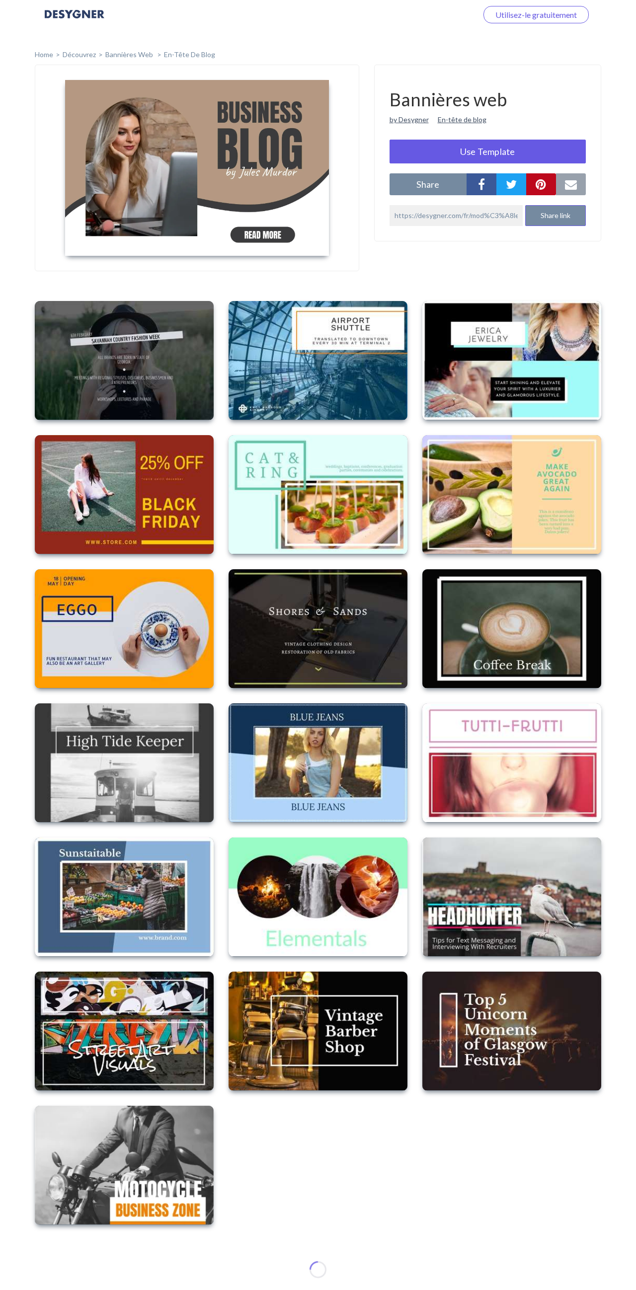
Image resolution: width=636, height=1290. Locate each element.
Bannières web (130, 54)
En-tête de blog (189, 54)
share (427, 184)
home (44, 54)
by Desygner (409, 119)
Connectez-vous (438, 14)
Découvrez (79, 54)
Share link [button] (555, 215)
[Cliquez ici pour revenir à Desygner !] (74, 21)
